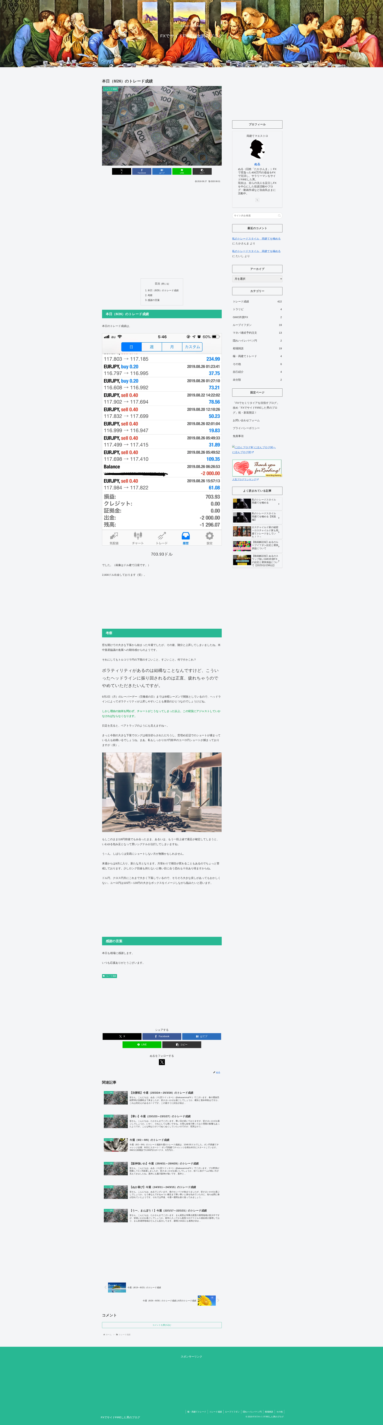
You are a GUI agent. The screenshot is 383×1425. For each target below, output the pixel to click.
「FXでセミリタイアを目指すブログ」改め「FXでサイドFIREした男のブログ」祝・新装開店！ (256, 407)
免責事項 (238, 436)
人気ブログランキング (244, 479)
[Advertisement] (162, 206)
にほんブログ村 (241, 452)
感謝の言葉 (154, 300)
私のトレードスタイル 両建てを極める (256, 238)
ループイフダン (232, 1412)
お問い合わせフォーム (246, 420)
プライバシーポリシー (246, 428)
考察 (150, 295)
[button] (202, 171)
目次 (157, 283)
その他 (279, 1412)
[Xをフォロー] (162, 1062)
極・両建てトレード (196, 1412)
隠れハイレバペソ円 (252, 1412)
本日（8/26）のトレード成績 (163, 290)
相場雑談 (269, 1412)
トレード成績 (110, 976)
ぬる (257, 164)
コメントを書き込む (161, 1325)
